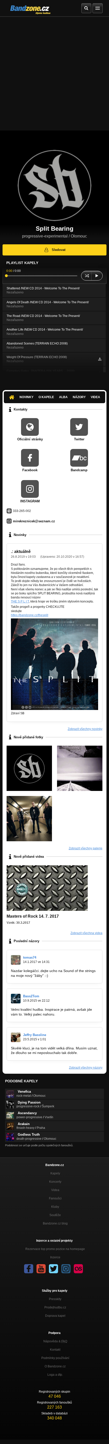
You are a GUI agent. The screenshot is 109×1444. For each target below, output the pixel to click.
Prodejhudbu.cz (55, 1307)
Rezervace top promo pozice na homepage (55, 1249)
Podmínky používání (55, 1358)
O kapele (46, 397)
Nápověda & (55, 1341)
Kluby (55, 1207)
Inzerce (55, 1257)
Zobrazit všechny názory (85, 1067)
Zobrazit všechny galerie (85, 848)
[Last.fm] (78, 1268)
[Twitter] (53, 1268)
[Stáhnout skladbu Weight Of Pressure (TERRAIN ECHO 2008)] (100, 359)
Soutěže (55, 1215)
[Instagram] (65, 1268)
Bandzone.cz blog (55, 1223)
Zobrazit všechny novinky (85, 729)
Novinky (26, 397)
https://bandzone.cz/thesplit (29, 615)
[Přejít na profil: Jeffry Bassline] (16, 1037)
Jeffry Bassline (34, 1035)
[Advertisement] (54, 73)
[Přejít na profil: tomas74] (16, 960)
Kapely (55, 1173)
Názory (79, 397)
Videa (95, 397)
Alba (63, 397)
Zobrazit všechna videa (86, 933)
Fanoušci (55, 1198)
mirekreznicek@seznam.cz (34, 521)
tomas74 (29, 957)
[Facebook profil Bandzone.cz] (28, 1268)
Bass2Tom (31, 996)
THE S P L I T (20, 601)
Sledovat (58, 250)
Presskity (55, 1299)
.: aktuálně (21, 551)
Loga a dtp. (55, 1374)
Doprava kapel (55, 1316)
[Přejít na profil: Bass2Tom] (16, 998)
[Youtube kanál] (41, 1268)
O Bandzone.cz (55, 1366)
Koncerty (55, 1181)
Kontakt (55, 1349)
